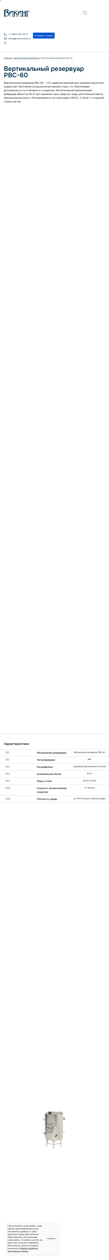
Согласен (51, 1238)
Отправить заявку (43, 35)
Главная (8, 58)
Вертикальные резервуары (26, 58)
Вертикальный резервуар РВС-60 (56, 58)
